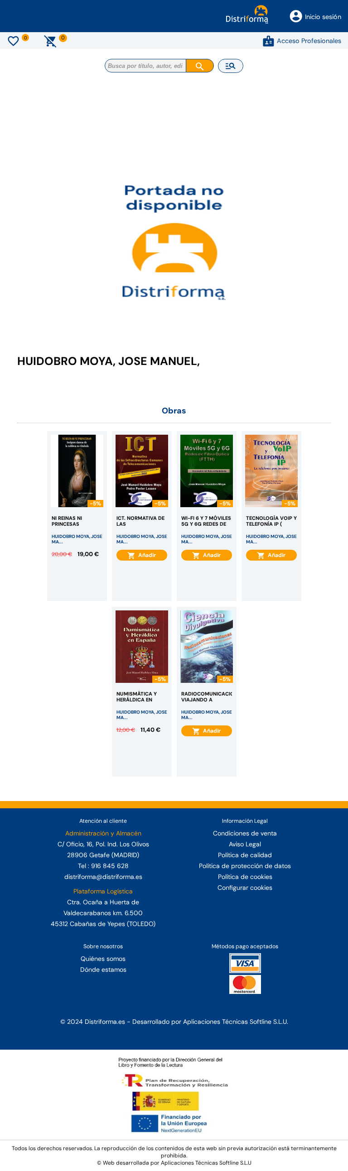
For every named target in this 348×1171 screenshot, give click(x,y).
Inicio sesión (323, 17)
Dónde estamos (103, 969)
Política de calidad (245, 855)
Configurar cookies (245, 887)
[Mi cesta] (50, 41)
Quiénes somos (103, 959)
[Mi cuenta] (268, 41)
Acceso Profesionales (309, 41)
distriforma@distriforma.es (103, 877)
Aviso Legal (245, 844)
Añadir (145, 555)
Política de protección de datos (245, 866)
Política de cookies (245, 877)
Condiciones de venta (245, 833)
